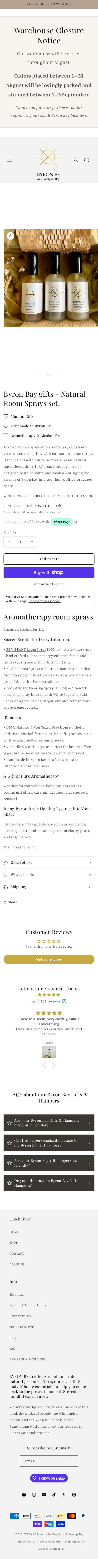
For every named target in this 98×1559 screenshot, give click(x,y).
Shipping (28, 512)
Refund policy (75, 1534)
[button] (9, 160)
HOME (14, 1232)
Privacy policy (26, 1541)
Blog (13, 1338)
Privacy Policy (20, 1316)
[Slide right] (59, 374)
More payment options (49, 584)
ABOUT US (17, 1264)
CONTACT (17, 1253)
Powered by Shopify (49, 1534)
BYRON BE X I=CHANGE (27, 1359)
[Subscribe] (73, 1461)
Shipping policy (75, 1541)
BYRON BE (30, 1534)
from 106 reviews (46, 1001)
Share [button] (12, 902)
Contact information (51, 1548)
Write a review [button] (49, 959)
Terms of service (50, 1541)
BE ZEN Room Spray (22, 668)
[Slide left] (38, 374)
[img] (49, 994)
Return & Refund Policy (28, 1305)
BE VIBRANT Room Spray (26, 649)
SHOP (14, 1242)
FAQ (12, 1348)
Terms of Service (23, 1327)
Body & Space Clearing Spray (30, 688)
